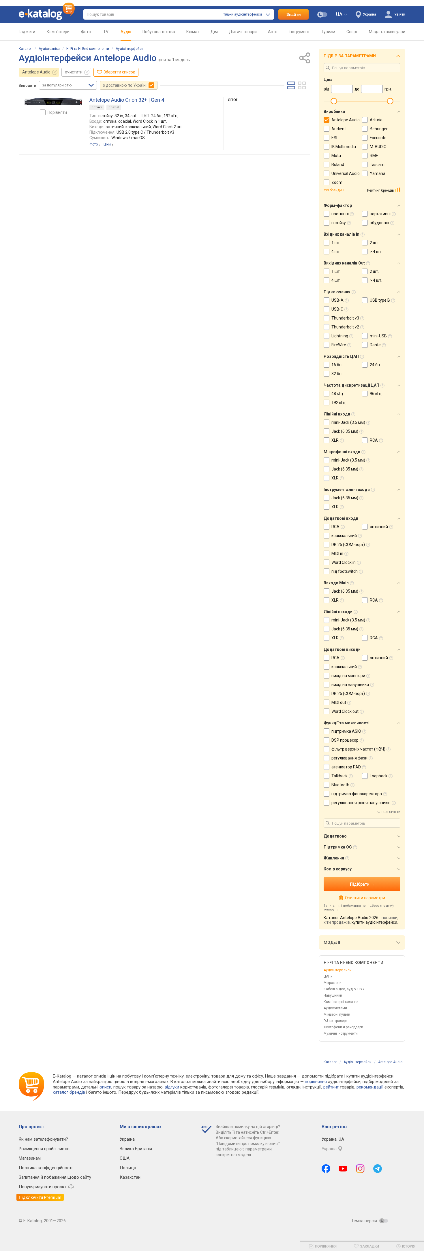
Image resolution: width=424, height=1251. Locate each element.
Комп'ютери (58, 31)
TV (105, 31)
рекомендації (370, 1087)
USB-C (337, 309)
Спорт (352, 31)
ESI (334, 137)
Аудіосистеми (335, 1008)
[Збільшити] (53, 101)
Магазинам (30, 1158)
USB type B (380, 300)
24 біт (375, 364)
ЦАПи (328, 976)
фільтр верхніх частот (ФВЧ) (358, 749)
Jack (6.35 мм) (344, 431)
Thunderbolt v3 (345, 318)
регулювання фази (349, 758)
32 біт (336, 373)
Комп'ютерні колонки (341, 1002)
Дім (214, 31)
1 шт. (336, 242)
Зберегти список (119, 72)
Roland (337, 164)
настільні (340, 213)
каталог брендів (69, 1092)
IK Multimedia (343, 146)
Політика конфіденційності (45, 1167)
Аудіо (126, 31)
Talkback (339, 776)
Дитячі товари (243, 31)
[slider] (334, 101)
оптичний (379, 526)
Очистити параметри (365, 897)
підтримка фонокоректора (356, 793)
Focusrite (378, 137)
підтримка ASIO (346, 731)
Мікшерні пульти (337, 1014)
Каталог (25, 49)
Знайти (293, 14)
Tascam (377, 164)
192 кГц (338, 402)
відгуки (172, 1087)
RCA (374, 440)
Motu (336, 155)
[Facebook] (326, 1168)
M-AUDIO (378, 146)
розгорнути (391, 812)
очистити (73, 72)
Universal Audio (345, 173)
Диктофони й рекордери (343, 1027)
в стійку (338, 222)
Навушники (333, 995)
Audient (338, 128)
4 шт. (336, 251)
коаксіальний (344, 535)
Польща (128, 1167)
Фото (86, 31)
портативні (380, 213)
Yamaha (377, 173)
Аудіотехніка (49, 49)
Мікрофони (333, 983)
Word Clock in (343, 562)
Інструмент (299, 31)
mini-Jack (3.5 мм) (348, 422)
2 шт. (374, 242)
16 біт (336, 364)
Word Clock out (345, 711)
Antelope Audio (36, 72)
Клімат (192, 31)
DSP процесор (345, 740)
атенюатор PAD (346, 767)
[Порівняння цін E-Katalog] (47, 14)
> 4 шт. (376, 251)
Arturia (376, 120)
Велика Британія (136, 1148)
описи (105, 1087)
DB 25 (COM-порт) (348, 544)
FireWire (338, 345)
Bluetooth (340, 785)
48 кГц (337, 393)
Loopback (378, 776)
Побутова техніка (158, 31)
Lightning (339, 336)
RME (374, 155)
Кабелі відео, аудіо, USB (344, 989)
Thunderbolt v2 (345, 327)
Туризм (328, 31)
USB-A (337, 300)
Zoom (336, 182)
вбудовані (379, 222)
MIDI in (337, 553)
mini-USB (378, 336)
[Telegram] (377, 1168)
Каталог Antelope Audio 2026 (351, 917)
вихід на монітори (348, 675)
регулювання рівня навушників (361, 802)
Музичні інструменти (341, 1033)
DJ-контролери (336, 1021)
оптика (96, 107)
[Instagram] (360, 1168)
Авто (272, 31)
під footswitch (344, 571)
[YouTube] (343, 1168)
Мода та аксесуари (387, 31)
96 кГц (376, 393)
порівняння (316, 1081)
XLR (335, 440)
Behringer (379, 128)
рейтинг (331, 1087)
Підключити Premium (40, 1197)
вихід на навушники (350, 684)
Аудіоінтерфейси (130, 49)
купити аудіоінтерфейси (374, 922)
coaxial (113, 107)
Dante (375, 345)
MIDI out (338, 702)
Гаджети (27, 31)
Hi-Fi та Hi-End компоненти (87, 49)
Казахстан (130, 1177)
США (125, 1158)
